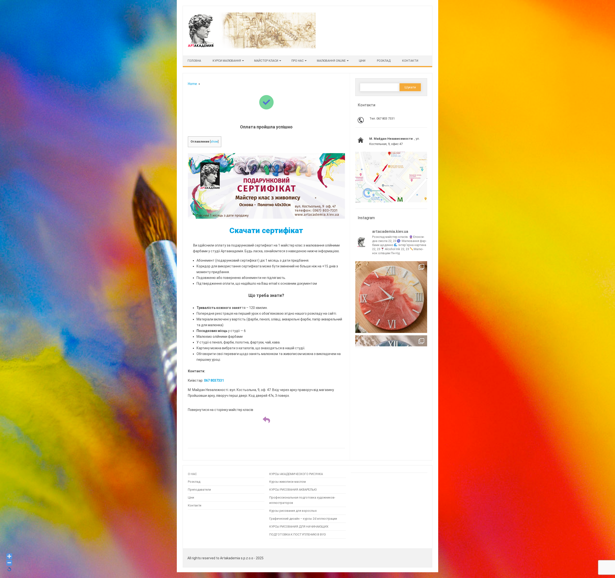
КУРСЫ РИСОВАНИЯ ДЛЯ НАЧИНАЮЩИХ (298, 526)
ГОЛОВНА (194, 60)
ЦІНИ (362, 60)
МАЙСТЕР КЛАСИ (266, 60)
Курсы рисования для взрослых (293, 510)
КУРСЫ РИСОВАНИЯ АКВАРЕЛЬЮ (293, 489)
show (214, 141)
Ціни (191, 497)
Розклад (384, 60)
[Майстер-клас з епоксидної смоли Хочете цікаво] (391, 297)
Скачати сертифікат (266, 230)
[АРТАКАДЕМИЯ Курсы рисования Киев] (251, 47)
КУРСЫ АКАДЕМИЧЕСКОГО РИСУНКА (296, 474)
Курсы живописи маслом (287, 481)
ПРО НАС (297, 60)
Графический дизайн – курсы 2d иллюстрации (303, 518)
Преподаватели (199, 489)
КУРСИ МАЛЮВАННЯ (227, 60)
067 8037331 (214, 380)
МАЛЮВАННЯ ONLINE (331, 60)
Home (192, 84)
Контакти (410, 60)
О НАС (192, 474)
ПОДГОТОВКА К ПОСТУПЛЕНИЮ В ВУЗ (297, 534)
